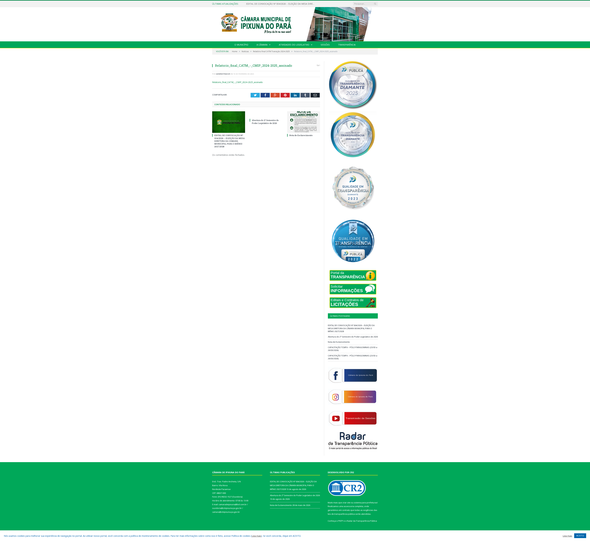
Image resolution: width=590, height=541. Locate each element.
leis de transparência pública (341, 514)
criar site (346, 502)
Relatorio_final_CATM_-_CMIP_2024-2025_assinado (237, 82)
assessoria (349, 506)
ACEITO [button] (580, 535)
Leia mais (256, 535)
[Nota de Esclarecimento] (303, 122)
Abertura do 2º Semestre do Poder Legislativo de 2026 (273, 3)
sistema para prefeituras (365, 502)
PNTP (340, 520)
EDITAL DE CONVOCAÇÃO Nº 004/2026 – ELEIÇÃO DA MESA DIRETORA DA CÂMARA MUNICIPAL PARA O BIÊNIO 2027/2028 (229, 141)
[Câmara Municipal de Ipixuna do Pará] (295, 23)
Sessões (325, 44)
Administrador (223, 74)
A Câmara (262, 44)
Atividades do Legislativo (294, 44)
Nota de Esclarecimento (301, 135)
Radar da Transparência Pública (362, 520)
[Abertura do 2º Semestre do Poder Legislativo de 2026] (266, 114)
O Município (241, 44)
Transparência (347, 44)
